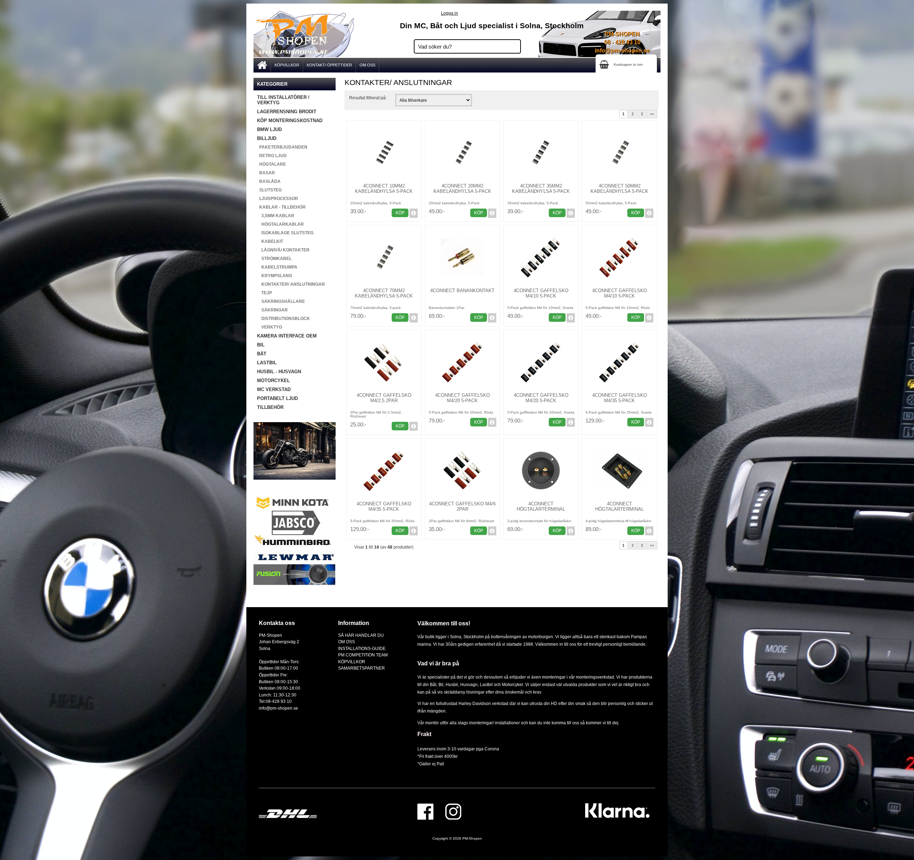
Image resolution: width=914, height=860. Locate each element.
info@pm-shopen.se (622, 51)
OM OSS (367, 65)
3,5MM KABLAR (275, 215)
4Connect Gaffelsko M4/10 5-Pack (541, 293)
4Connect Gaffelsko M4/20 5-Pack (462, 397)
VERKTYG (269, 327)
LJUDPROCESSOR (277, 198)
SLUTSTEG (269, 190)
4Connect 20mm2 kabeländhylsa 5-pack (462, 188)
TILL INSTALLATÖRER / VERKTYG (283, 100)
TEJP (264, 292)
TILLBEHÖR (270, 407)
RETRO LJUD (272, 155)
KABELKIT (270, 241)
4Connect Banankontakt (462, 290)
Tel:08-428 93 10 (275, 701)
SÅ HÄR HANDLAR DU (361, 635)
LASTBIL (267, 362)
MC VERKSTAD (274, 389)
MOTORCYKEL (273, 380)
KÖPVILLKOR (287, 65)
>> (652, 114)
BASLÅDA (269, 181)
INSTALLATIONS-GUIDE (362, 648)
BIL (261, 345)
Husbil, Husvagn (462, 684)
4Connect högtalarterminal (541, 506)
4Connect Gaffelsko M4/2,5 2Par (384, 397)
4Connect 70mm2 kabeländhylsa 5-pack (384, 293)
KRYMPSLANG (274, 275)
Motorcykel (512, 684)
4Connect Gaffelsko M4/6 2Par (462, 506)
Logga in (449, 13)
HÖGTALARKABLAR (280, 224)
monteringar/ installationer (494, 722)
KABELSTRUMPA (277, 267)
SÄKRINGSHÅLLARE (281, 301)
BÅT (261, 353)
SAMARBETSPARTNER (361, 668)
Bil (440, 684)
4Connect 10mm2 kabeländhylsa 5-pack (384, 188)
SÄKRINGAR (272, 310)
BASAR (266, 172)
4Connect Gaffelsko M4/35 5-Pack (619, 397)
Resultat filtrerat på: (368, 97)
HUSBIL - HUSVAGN (279, 371)
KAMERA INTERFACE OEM (287, 336)
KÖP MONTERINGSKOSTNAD (289, 120)
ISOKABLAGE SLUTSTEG (285, 232)
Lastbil (487, 684)
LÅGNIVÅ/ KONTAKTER (283, 250)
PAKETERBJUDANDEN (282, 147)
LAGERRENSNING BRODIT (286, 111)
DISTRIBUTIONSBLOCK (283, 318)
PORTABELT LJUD (277, 398)
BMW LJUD (269, 129)
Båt (433, 684)
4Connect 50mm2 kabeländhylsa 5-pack (619, 188)
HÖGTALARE (271, 164)
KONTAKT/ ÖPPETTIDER (329, 65)
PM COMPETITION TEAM (363, 654)
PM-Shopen (472, 838)
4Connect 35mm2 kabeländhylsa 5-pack (541, 188)
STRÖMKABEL (274, 258)
